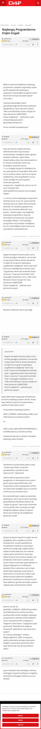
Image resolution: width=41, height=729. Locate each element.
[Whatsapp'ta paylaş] (28, 44)
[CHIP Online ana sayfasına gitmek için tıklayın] (15, 4)
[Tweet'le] (33, 44)
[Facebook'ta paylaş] (37, 44)
